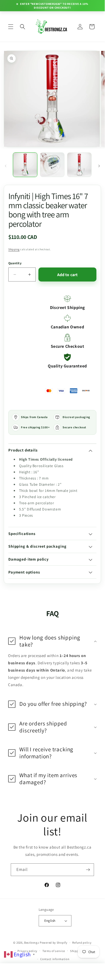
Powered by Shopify (53, 942)
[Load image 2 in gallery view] (52, 164)
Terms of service (53, 951)
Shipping (14, 249)
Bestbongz (31, 942)
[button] (11, 27)
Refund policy (81, 942)
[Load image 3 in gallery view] (79, 164)
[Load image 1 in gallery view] (25, 164)
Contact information (54, 959)
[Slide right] (99, 166)
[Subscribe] (88, 869)
